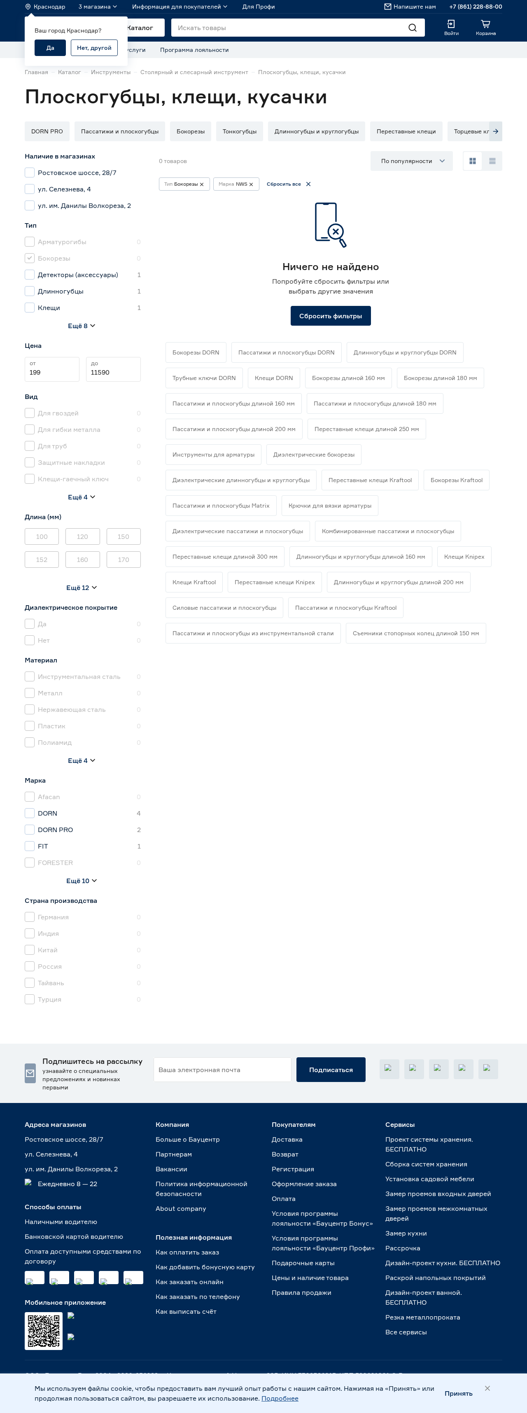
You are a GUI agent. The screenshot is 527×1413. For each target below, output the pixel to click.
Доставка (287, 1139)
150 (123, 536)
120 (82, 536)
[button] (47, 131)
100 (42, 536)
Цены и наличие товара (310, 1277)
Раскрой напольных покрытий (435, 1277)
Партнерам (174, 1154)
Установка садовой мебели (429, 1179)
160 (82, 559)
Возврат (285, 1154)
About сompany (181, 1208)
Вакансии (171, 1169)
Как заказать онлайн (190, 1282)
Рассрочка (402, 1248)
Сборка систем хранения (426, 1164)
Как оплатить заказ (187, 1252)
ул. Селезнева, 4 (51, 1154)
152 (41, 559)
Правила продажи (301, 1292)
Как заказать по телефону (198, 1296)
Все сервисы (406, 1332)
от (33, 362)
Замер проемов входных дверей (438, 1193)
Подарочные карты (303, 1263)
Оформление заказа (304, 1184)
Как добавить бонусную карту (205, 1267)
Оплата (284, 1198)
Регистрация (293, 1169)
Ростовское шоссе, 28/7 (64, 1139)
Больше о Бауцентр (188, 1139)
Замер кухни (406, 1233)
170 (123, 559)
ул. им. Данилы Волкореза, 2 (71, 1169)
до (94, 362)
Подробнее (279, 1398)
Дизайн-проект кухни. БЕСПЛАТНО (442, 1263)
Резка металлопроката (422, 1317)
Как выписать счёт (186, 1311)
